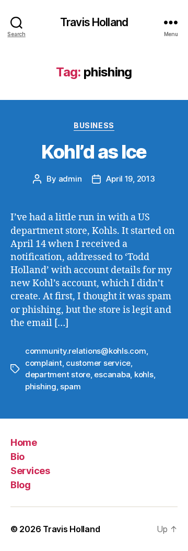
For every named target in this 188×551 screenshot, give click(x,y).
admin (70, 179)
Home (23, 442)
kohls (144, 374)
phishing (40, 386)
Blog (20, 484)
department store (57, 374)
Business (94, 125)
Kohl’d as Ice (94, 151)
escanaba (112, 374)
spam (70, 386)
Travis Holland (94, 22)
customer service (98, 363)
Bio (17, 456)
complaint (43, 363)
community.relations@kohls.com (85, 351)
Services (30, 470)
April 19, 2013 (130, 179)
